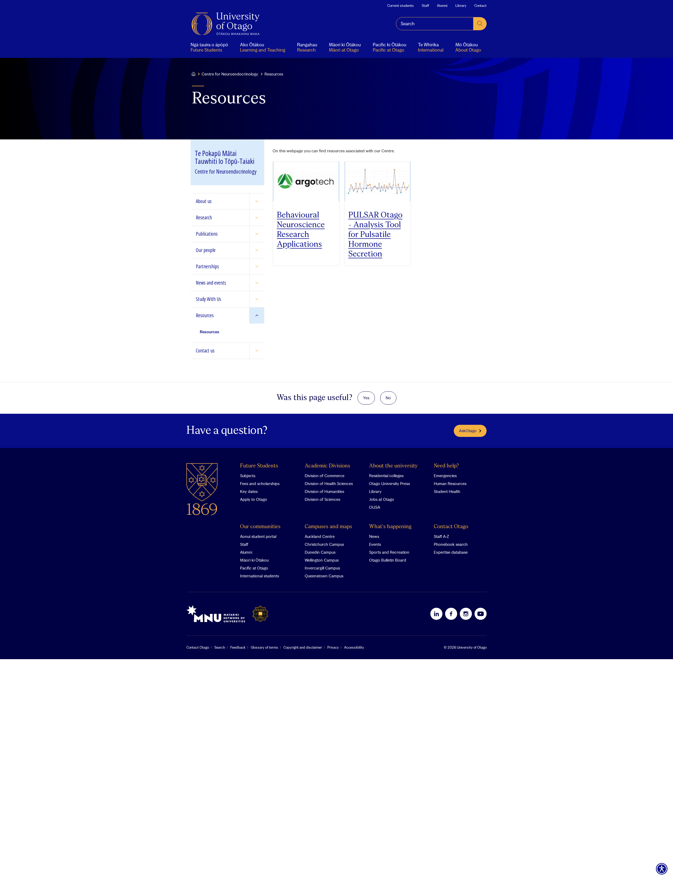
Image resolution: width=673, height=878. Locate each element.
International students (259, 576)
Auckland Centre (320, 536)
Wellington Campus (322, 560)
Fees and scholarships (259, 483)
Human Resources (450, 483)
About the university (393, 466)
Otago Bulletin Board (387, 560)
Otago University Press (389, 483)
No (388, 398)
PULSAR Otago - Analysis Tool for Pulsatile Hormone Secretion (375, 234)
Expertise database (451, 552)
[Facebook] (451, 614)
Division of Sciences (322, 499)
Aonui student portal (258, 536)
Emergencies (445, 475)
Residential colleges (386, 475)
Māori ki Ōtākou (254, 560)
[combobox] (434, 23)
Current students (400, 5)
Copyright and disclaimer (302, 647)
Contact (480, 5)
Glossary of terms (264, 647)
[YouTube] (481, 614)
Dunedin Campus (320, 552)
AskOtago (468, 430)
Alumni (442, 5)
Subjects (247, 475)
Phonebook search (451, 544)
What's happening (390, 526)
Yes (366, 398)
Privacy (333, 647)
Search (219, 647)
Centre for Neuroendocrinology (230, 74)
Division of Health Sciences (329, 483)
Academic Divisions (327, 466)
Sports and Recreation (389, 552)
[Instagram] (466, 614)
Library (460, 5)
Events (375, 544)
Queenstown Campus (324, 576)
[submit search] (480, 23)
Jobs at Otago (381, 499)
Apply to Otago (253, 499)
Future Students (259, 466)
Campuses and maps (328, 526)
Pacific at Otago (254, 568)
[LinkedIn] (436, 614)
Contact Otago (451, 526)
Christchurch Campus (324, 544)
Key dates (249, 491)
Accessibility (354, 647)
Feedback (238, 647)
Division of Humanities (324, 491)
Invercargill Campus (322, 568)
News (374, 536)
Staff (425, 5)
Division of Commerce (324, 475)
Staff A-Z (441, 536)
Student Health (447, 491)
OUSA (374, 507)
